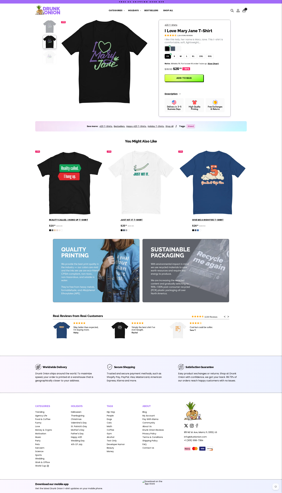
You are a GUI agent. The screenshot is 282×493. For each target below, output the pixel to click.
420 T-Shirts (171, 25)
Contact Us (148, 447)
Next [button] (141, 62)
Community (148, 422)
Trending (39, 412)
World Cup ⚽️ (42, 465)
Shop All (168, 10)
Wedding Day (78, 440)
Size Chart (213, 63)
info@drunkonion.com (195, 436)
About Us (147, 426)
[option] (104, 62)
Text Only (112, 440)
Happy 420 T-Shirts (136, 126)
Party (38, 440)
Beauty (110, 447)
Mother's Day (77, 429)
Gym (109, 433)
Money (110, 451)
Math (109, 426)
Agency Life (41, 415)
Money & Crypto (43, 429)
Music (38, 437)
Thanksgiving (77, 415)
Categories (115, 10)
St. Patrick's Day (79, 426)
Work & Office (42, 462)
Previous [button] (67, 62)
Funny (38, 422)
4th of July (76, 444)
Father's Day (77, 433)
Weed (191, 126)
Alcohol (110, 437)
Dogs (109, 419)
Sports (38, 455)
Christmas (76, 419)
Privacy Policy (149, 433)
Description (171, 93)
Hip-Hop (111, 412)
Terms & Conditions (152, 437)
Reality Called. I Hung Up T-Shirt (68, 219)
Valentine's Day (79, 422)
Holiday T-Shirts (156, 126)
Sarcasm (39, 447)
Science (39, 451)
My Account (148, 415)
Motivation (40, 433)
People (110, 415)
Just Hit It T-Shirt (132, 219)
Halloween (76, 412)
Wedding (39, 458)
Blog (144, 412)
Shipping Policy (150, 440)
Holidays (133, 10)
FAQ (144, 444)
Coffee (110, 429)
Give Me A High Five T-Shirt (208, 219)
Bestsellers (151, 10)
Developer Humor (116, 444)
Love (37, 426)
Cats (109, 422)
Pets (37, 444)
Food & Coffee (42, 419)
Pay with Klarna (150, 419)
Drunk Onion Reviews (153, 429)
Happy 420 (76, 437)
